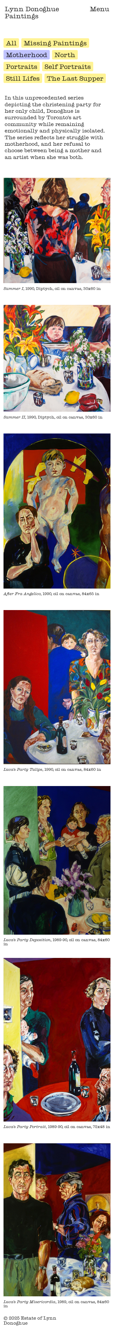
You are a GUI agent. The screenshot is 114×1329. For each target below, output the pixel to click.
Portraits (21, 66)
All (11, 42)
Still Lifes (23, 78)
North (64, 54)
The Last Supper (75, 78)
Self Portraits (67, 66)
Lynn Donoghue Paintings (32, 12)
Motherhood (26, 54)
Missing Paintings (55, 42)
